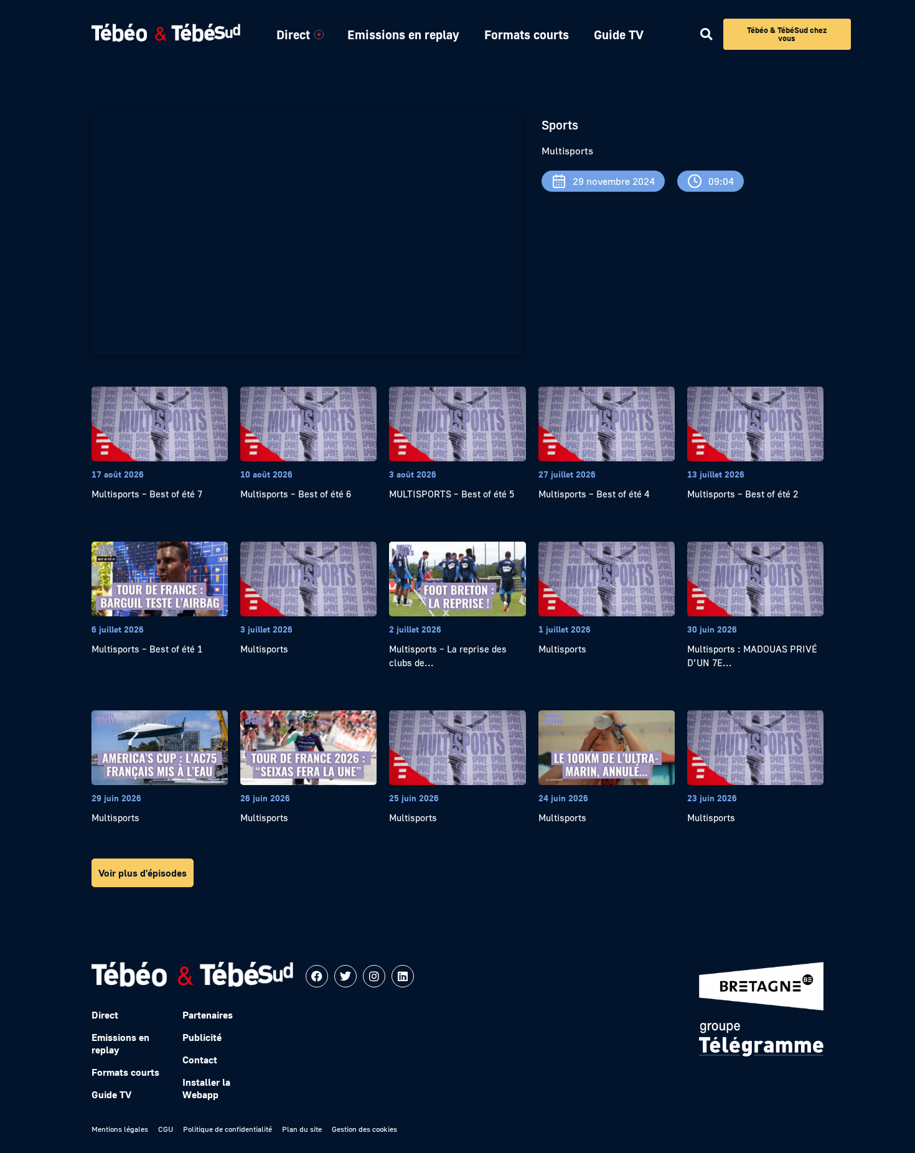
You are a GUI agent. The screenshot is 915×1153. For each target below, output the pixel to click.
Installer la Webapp (206, 1088)
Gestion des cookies (364, 1129)
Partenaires (207, 1015)
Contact (199, 1059)
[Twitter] (345, 976)
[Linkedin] (403, 976)
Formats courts (526, 34)
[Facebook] (317, 976)
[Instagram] (374, 976)
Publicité (202, 1037)
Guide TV (619, 34)
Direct (293, 34)
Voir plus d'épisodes (142, 873)
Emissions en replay (403, 34)
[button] (706, 34)
